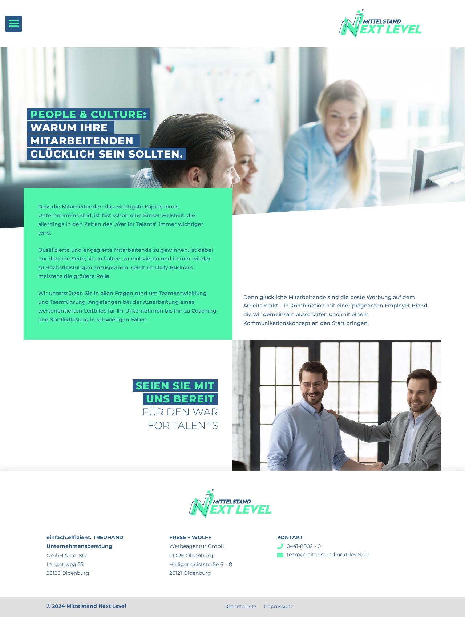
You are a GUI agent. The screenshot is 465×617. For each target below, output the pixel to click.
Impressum (278, 606)
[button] (13, 24)
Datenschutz (240, 606)
